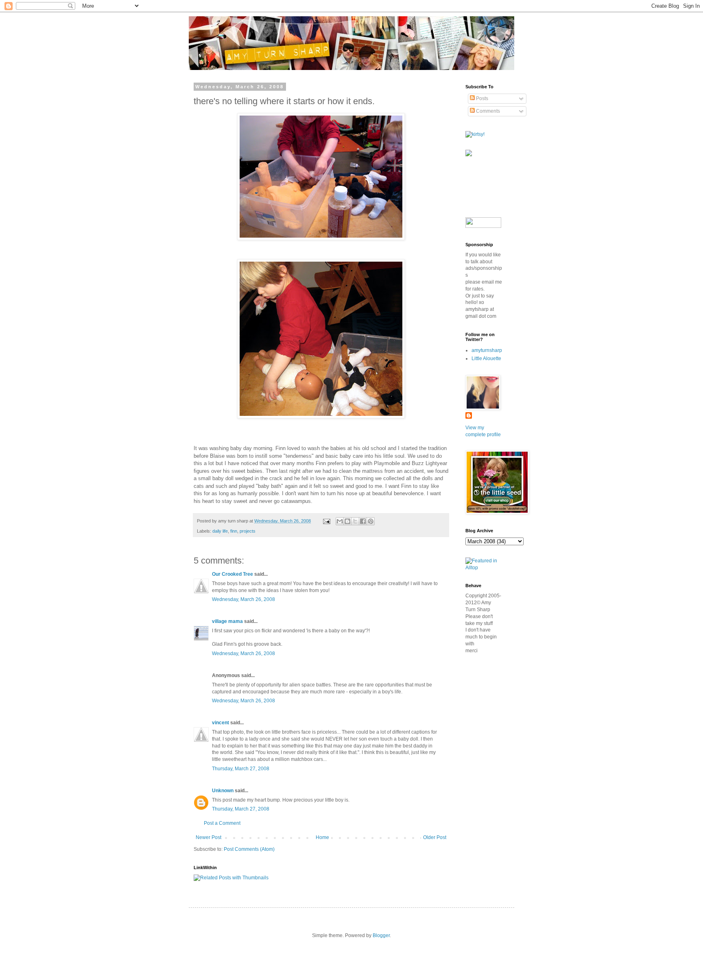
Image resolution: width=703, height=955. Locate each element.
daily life (220, 531)
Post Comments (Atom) (249, 849)
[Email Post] (326, 520)
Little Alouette (486, 358)
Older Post (434, 837)
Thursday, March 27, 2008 (240, 768)
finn (233, 531)
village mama (227, 621)
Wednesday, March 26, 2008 (243, 599)
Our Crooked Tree (232, 574)
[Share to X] (355, 521)
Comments (487, 111)
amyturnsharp (487, 350)
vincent (220, 723)
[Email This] (340, 521)
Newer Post (208, 837)
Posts (481, 98)
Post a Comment (222, 823)
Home (322, 837)
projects (247, 531)
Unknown (223, 790)
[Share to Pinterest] (371, 521)
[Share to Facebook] (363, 521)
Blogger (381, 935)
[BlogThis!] (347, 521)
